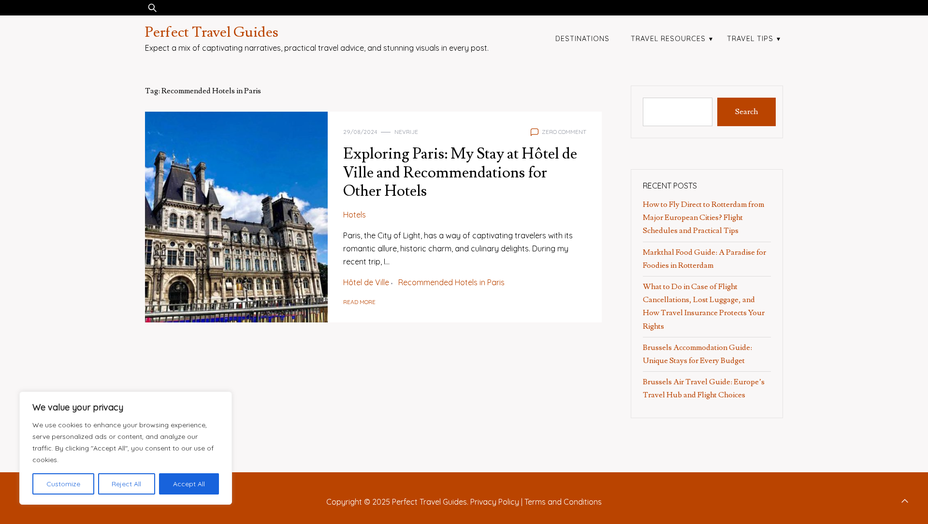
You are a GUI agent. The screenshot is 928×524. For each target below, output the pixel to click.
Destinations (582, 38)
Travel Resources (668, 38)
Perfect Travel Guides (211, 32)
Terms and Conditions (563, 502)
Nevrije (406, 131)
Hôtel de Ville (366, 282)
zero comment (564, 131)
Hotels (354, 214)
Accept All (189, 484)
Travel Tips (750, 38)
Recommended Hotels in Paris (451, 282)
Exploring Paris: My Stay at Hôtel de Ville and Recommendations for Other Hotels (460, 172)
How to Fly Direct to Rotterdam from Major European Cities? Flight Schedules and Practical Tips (703, 217)
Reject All (126, 484)
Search (746, 111)
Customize (63, 484)
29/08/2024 (360, 131)
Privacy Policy (494, 502)
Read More (359, 302)
